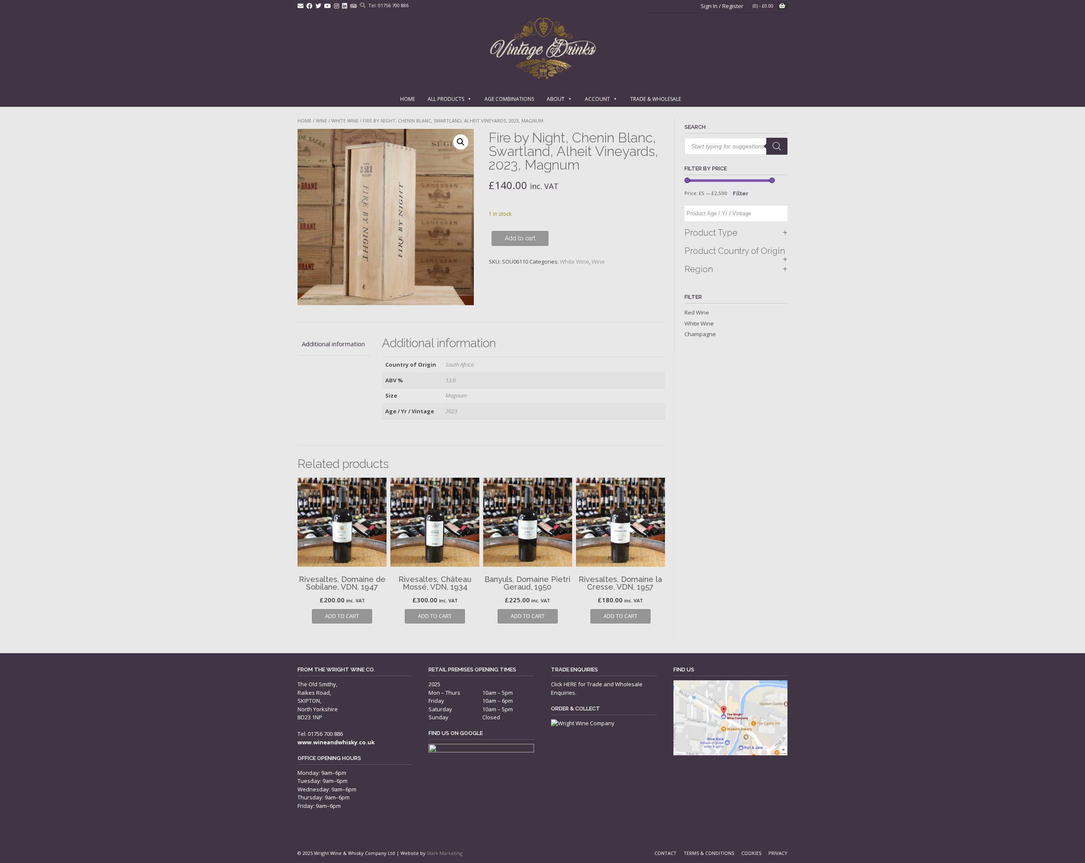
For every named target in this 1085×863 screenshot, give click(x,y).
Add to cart (520, 238)
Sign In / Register (722, 6)
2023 (451, 411)
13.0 (450, 380)
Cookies (751, 853)
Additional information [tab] (333, 344)
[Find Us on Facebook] (309, 6)
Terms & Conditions (709, 853)
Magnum (456, 395)
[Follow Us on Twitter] (318, 6)
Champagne (700, 334)
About (556, 99)
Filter (740, 193)
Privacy (777, 853)
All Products (446, 99)
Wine (321, 120)
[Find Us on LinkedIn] (344, 6)
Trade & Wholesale (655, 99)
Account (597, 99)
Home (407, 99)
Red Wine (696, 312)
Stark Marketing (444, 853)
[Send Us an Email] (300, 6)
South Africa (459, 364)
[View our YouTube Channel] (327, 6)
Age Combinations (509, 99)
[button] (460, 142)
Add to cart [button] (342, 616)
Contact (665, 853)
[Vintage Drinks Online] (543, 48)
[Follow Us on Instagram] (336, 6)
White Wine (345, 120)
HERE (570, 684)
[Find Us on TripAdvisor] (353, 6)
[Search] (776, 146)
